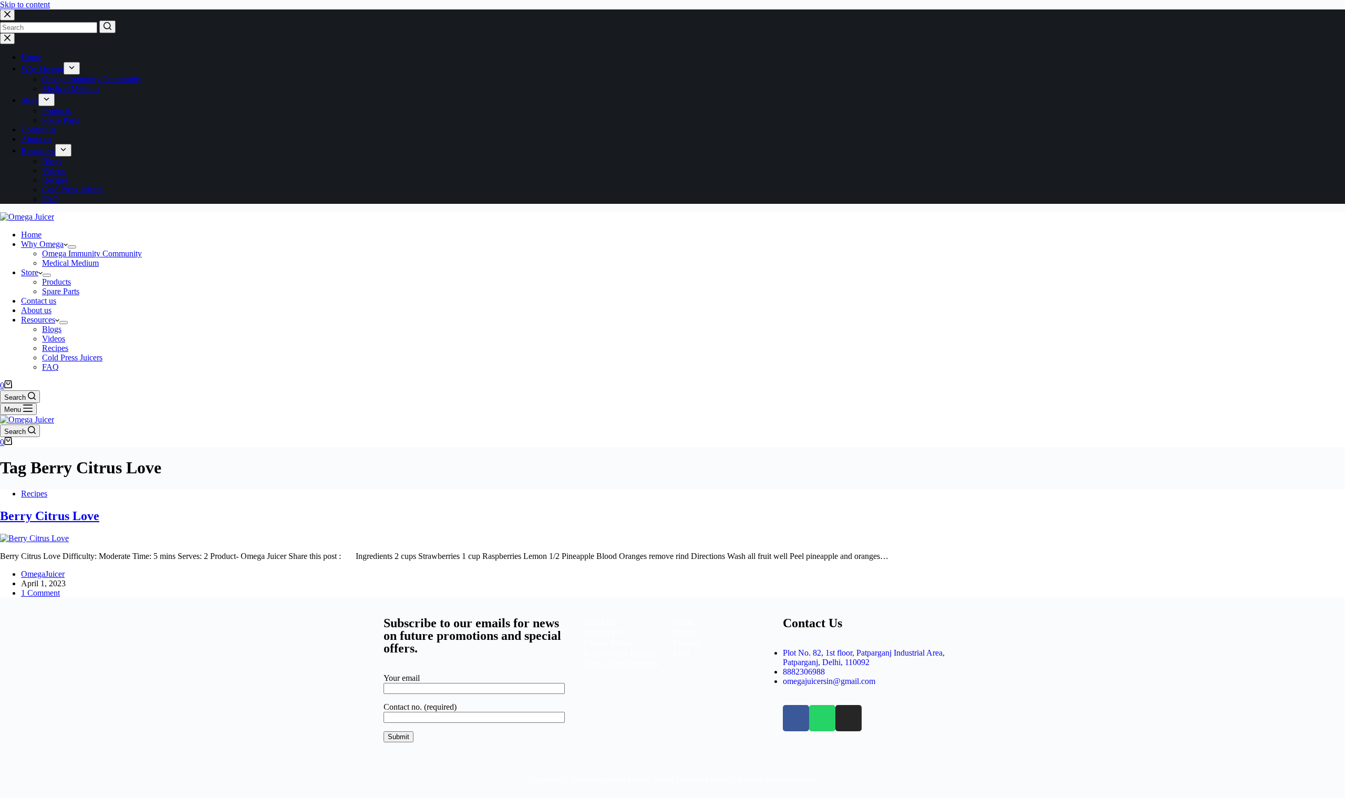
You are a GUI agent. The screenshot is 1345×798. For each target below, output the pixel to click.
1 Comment (40, 592)
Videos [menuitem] (53, 170)
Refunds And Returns (620, 653)
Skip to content (25, 4)
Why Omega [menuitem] (42, 68)
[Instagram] (848, 718)
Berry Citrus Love (49, 516)
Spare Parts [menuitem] (60, 120)
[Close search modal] (7, 14)
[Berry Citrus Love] (34, 538)
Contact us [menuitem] (38, 129)
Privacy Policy (608, 642)
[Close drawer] (7, 38)
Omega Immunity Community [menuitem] (92, 79)
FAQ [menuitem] (50, 198)
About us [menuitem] (36, 138)
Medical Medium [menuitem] (70, 88)
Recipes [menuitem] (55, 179)
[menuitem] (72, 68)
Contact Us (602, 632)
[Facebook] (796, 718)
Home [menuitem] (31, 57)
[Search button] (107, 26)
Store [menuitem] (29, 100)
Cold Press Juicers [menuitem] (72, 189)
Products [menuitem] (56, 110)
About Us (601, 621)
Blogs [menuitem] (51, 161)
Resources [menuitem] (38, 150)
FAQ (681, 653)
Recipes (34, 493)
